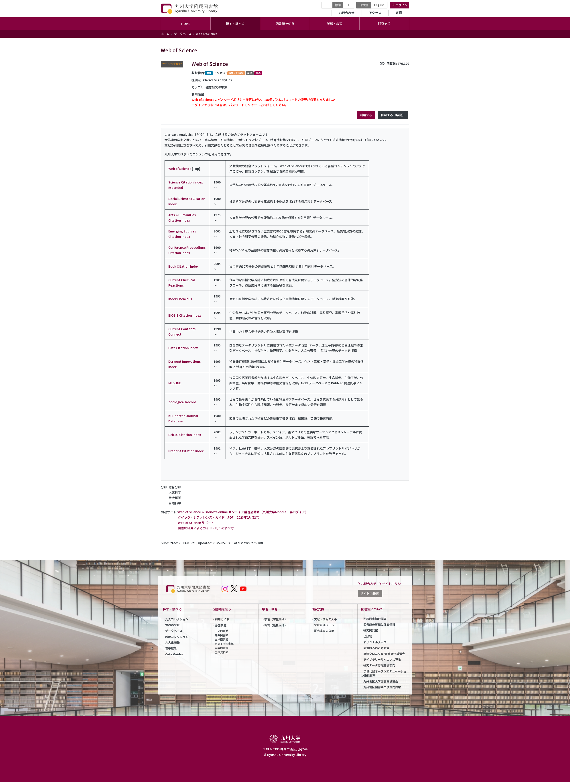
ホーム (165, 34)
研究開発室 (370, 630)
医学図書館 (221, 639)
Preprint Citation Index (186, 451)
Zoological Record (182, 402)
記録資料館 (221, 652)
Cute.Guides (174, 654)
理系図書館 (221, 635)
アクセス (375, 12)
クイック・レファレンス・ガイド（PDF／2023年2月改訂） (219, 517)
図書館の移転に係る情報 (379, 624)
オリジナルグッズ (375, 642)
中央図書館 (221, 631)
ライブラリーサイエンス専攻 (382, 659)
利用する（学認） (393, 115)
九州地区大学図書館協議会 (380, 681)
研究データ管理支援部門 (379, 665)
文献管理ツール (324, 625)
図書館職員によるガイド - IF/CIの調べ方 (206, 528)
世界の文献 (172, 625)
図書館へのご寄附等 (376, 648)
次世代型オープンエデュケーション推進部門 (384, 673)
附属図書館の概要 (375, 619)
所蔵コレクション (176, 637)
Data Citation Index (183, 348)
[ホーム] (190, 8)
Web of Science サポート (196, 522)
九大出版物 (172, 642)
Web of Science (179, 168)
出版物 (367, 636)
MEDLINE (174, 383)
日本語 (363, 5)
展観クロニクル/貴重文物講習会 (384, 654)
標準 (338, 5)
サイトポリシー (392, 583)
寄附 (399, 12)
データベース (182, 34)
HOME (185, 23)
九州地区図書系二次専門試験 (382, 687)
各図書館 (220, 625)
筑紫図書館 (221, 648)
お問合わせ (346, 12)
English (379, 5)
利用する (366, 115)
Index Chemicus (180, 299)
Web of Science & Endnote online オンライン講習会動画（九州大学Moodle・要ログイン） (243, 512)
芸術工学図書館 (224, 644)
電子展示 (171, 648)
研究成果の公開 (324, 631)
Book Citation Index (183, 266)
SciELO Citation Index (184, 434)
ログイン (401, 5)
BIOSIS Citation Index (184, 315)
